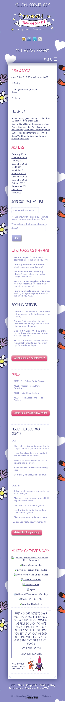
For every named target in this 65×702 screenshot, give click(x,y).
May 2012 (16, 192)
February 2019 (18, 154)
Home (12, 685)
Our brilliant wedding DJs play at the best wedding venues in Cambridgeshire (30, 128)
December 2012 (19, 176)
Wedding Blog (47, 685)
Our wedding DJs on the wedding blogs (30, 124)
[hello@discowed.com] (32, 5)
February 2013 (18, 173)
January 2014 (18, 160)
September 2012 (19, 186)
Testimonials (16, 688)
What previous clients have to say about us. (18, 666)
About (21, 685)
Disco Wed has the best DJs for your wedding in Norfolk (28, 137)
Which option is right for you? (29, 358)
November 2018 (19, 157)
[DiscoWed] (32, 22)
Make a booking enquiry (26, 532)
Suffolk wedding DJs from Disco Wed (29, 133)
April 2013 (16, 167)
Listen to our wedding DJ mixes (30, 413)
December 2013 (19, 164)
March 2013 (17, 170)
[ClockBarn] (26, 654)
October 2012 (18, 183)
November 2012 (19, 180)
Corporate (31, 685)
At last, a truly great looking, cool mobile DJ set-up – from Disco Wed (30, 119)
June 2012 (16, 189)
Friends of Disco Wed (37, 688)
